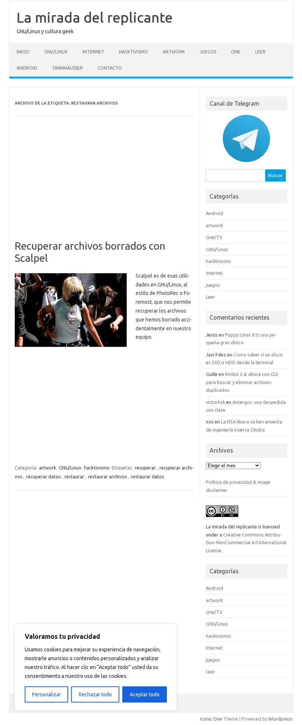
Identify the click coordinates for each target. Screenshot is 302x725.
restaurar (74, 476)
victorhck (215, 402)
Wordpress (280, 718)
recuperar (145, 467)
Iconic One (211, 718)
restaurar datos (147, 476)
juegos (208, 51)
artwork (174, 51)
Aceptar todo (144, 694)
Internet (93, 51)
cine (235, 51)
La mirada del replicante (95, 17)
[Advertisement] (104, 185)
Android (27, 68)
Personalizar (46, 694)
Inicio (23, 51)
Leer (260, 51)
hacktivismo (133, 51)
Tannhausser (67, 68)
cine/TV (214, 237)
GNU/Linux (56, 51)
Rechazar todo (95, 694)
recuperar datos (43, 476)
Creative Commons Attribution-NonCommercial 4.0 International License (246, 542)
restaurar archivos (107, 476)
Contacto (110, 68)
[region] (96, 667)
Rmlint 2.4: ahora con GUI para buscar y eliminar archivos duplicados (242, 382)
